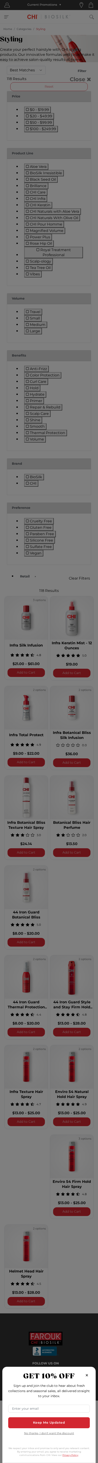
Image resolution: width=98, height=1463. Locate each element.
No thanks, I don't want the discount (49, 1434)
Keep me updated (49, 1422)
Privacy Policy (70, 1455)
